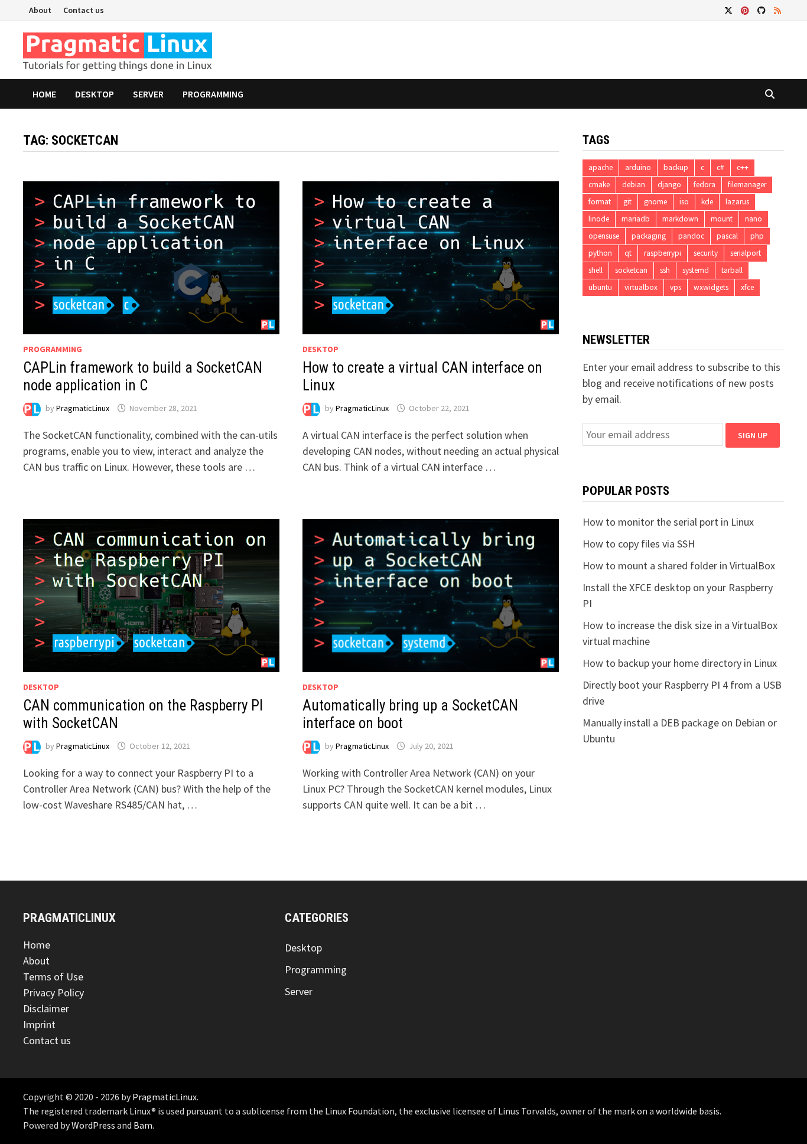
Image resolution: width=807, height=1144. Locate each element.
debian (633, 185)
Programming (213, 94)
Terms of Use (53, 976)
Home (44, 94)
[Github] (762, 10)
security (706, 253)
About (40, 10)
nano (753, 219)
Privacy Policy (53, 992)
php (757, 236)
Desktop (94, 94)
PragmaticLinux (82, 408)
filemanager (747, 185)
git (627, 202)
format (599, 202)
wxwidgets (711, 287)
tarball (732, 270)
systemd (695, 270)
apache (600, 167)
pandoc (691, 236)
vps (675, 287)
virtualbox (641, 287)
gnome (655, 202)
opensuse (603, 236)
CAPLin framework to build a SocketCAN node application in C (142, 376)
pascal (727, 236)
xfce (747, 287)
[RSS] (777, 10)
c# (720, 167)
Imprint (39, 1024)
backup (675, 167)
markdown (680, 219)
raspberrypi (662, 253)
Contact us (83, 10)
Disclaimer (46, 1008)
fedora (704, 185)
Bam (143, 1125)
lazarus (737, 202)
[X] (729, 10)
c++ (743, 167)
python (600, 253)
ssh (665, 270)
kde (707, 202)
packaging (649, 236)
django (669, 185)
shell (595, 270)
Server (148, 94)
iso (684, 202)
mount (722, 219)
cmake (599, 185)
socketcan (631, 270)
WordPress (93, 1125)
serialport (745, 253)
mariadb (635, 219)
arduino (638, 167)
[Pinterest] (746, 10)
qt (628, 253)
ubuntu (600, 287)
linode (598, 219)
